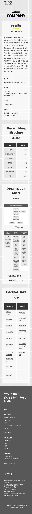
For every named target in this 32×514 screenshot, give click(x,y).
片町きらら (9, 366)
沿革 (6, 446)
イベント (7, 428)
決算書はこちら (14, 280)
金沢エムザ (22, 338)
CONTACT (8, 453)
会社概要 (7, 441)
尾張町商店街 (22, 326)
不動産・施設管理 (10, 417)
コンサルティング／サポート (13, 425)
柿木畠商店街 (9, 332)
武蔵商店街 (22, 313)
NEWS (6, 409)
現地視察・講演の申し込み (12, 459)
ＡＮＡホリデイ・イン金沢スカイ (22, 346)
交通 (6, 423)
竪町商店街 (9, 326)
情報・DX (7, 420)
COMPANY (8, 438)
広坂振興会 (9, 375)
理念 (6, 443)
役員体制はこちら (14, 276)
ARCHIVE (7, 433)
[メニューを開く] (27, 3)
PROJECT (7, 414)
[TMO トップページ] (8, 3)
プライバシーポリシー (10, 463)
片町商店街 (9, 319)
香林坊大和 (9, 338)
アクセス (7, 448)
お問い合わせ (8, 456)
